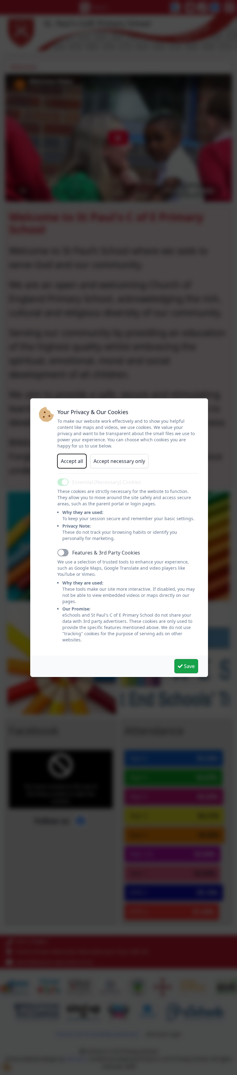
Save (189, 666)
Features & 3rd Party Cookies (106, 552)
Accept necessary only (119, 461)
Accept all (72, 461)
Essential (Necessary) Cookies (106, 482)
